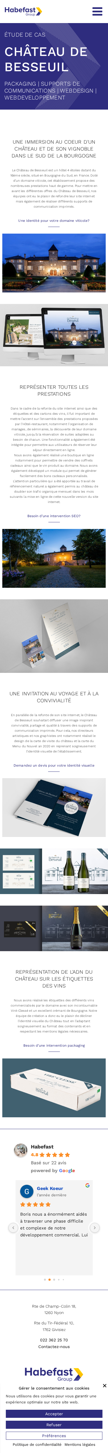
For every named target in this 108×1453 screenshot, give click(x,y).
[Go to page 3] (59, 1280)
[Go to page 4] (63, 1279)
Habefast (42, 1147)
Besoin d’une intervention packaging (54, 1045)
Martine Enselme (56, 1188)
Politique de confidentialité (37, 1444)
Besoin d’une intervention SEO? (54, 516)
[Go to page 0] (45, 1279)
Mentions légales (80, 1444)
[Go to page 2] (54, 1280)
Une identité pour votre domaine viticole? (54, 221)
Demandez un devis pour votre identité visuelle (54, 765)
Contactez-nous (54, 1346)
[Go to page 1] (49, 1280)
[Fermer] (104, 1385)
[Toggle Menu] (97, 11)
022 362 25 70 (54, 1340)
